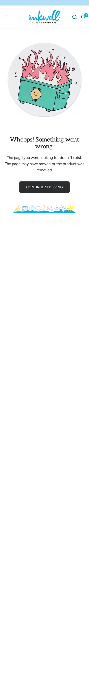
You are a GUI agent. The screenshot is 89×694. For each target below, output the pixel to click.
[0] (82, 17)
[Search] (75, 17)
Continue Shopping (44, 187)
